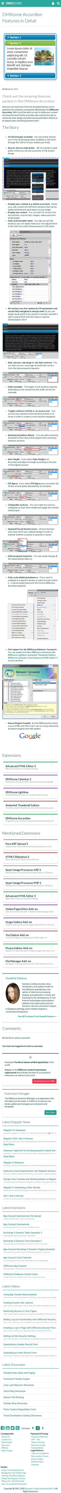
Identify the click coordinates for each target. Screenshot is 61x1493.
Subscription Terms (40, 1456)
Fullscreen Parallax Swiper (16, 1379)
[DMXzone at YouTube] (8, 1428)
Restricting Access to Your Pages (20, 1311)
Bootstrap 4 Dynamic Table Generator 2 (22, 1232)
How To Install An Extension (14, 1484)
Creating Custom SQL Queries (18, 1302)
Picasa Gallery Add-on (19, 948)
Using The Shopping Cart (12, 1470)
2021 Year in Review (13, 1196)
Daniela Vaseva (16, 978)
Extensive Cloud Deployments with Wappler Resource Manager (30, 1171)
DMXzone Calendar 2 (18, 779)
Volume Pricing (37, 1442)
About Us (5, 1436)
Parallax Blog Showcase (15, 1403)
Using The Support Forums (13, 1478)
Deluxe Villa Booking (13, 1397)
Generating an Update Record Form (20, 1344)
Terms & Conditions (40, 1453)
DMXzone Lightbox (17, 655)
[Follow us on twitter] (12, 1428)
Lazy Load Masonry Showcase (18, 1385)
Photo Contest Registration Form (19, 1409)
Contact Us (6, 1439)
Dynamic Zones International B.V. (39, 1488)
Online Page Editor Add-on (22, 909)
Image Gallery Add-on (19, 922)
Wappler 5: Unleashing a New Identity (21, 1187)
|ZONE (8, 3)
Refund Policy (37, 1461)
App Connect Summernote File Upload (22, 1216)
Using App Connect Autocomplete (20, 1294)
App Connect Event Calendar (17, 1257)
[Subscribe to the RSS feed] (17, 1428)
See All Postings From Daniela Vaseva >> (37, 1016)
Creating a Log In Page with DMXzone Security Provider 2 (30, 1327)
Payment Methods (39, 1436)
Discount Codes (38, 1445)
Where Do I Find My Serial (12, 1481)
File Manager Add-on (18, 961)
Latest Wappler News (16, 1122)
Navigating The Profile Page (13, 1473)
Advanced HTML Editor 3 (21, 766)
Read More (8, 1144)
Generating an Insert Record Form (20, 1352)
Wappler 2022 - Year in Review (18, 1138)
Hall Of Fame (7, 1450)
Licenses (35, 1464)
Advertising (6, 1442)
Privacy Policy (37, 1459)
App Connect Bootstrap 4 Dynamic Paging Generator (29, 1249)
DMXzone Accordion (18, 818)
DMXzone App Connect (15, 1266)
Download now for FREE (44, 1081)
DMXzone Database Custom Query (20, 1274)
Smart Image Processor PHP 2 (23, 882)
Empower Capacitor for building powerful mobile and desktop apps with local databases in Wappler (30, 1150)
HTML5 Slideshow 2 (17, 856)
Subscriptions (37, 1448)
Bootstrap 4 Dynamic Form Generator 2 (22, 1241)
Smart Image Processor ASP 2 (23, 869)
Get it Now (50, 1112)
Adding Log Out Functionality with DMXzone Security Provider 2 (30, 1319)
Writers (4, 1448)
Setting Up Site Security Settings (19, 1336)
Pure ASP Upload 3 (17, 843)
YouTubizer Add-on (17, 935)
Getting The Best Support (13, 1475)
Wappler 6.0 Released (14, 1130)
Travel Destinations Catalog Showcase (22, 1415)
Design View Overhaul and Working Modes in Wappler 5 (30, 1179)
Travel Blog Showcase (14, 1391)
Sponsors (5, 1445)
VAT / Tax (35, 1439)
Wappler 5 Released (13, 1162)
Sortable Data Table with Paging (19, 1373)
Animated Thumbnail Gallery (41, 655)
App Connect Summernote (16, 1224)
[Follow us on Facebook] (3, 1428)
